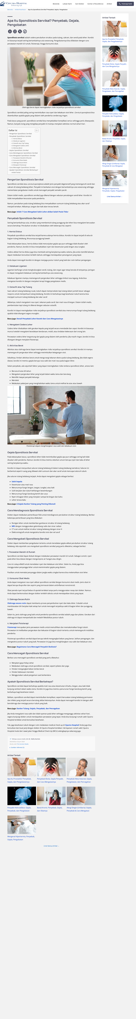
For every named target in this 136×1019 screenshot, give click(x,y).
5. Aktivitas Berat (17, 148)
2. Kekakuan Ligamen (18, 141)
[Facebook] (25, 31)
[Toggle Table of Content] (35, 130)
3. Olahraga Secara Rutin (19, 163)
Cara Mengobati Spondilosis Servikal (22, 156)
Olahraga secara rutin (16, 603)
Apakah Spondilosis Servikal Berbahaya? (23, 170)
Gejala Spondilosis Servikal (18, 150)
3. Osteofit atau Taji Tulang (20, 143)
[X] (20, 31)
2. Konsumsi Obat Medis (19, 160)
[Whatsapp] (10, 31)
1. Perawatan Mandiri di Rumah (22, 158)
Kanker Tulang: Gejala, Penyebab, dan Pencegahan (38, 708)
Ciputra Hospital (72, 725)
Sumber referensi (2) (17, 747)
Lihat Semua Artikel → (51, 846)
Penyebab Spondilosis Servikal (20, 136)
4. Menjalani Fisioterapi (19, 165)
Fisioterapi (11, 627)
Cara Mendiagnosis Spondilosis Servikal (23, 153)
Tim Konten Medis (22, 744)
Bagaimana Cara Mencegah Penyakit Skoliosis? (37, 647)
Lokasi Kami (67, 4)
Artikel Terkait (16, 172)
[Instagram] (15, 31)
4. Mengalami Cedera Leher (20, 146)
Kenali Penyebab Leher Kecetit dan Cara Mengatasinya (40, 319)
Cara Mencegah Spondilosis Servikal (22, 167)
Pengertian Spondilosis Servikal (20, 134)
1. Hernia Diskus (17, 139)
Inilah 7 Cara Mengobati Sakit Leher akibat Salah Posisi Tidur (42, 212)
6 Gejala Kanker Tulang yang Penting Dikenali (36, 504)
